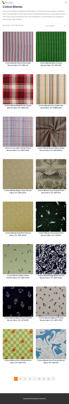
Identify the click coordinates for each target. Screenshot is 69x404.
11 (43, 379)
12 (48, 379)
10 (39, 379)
